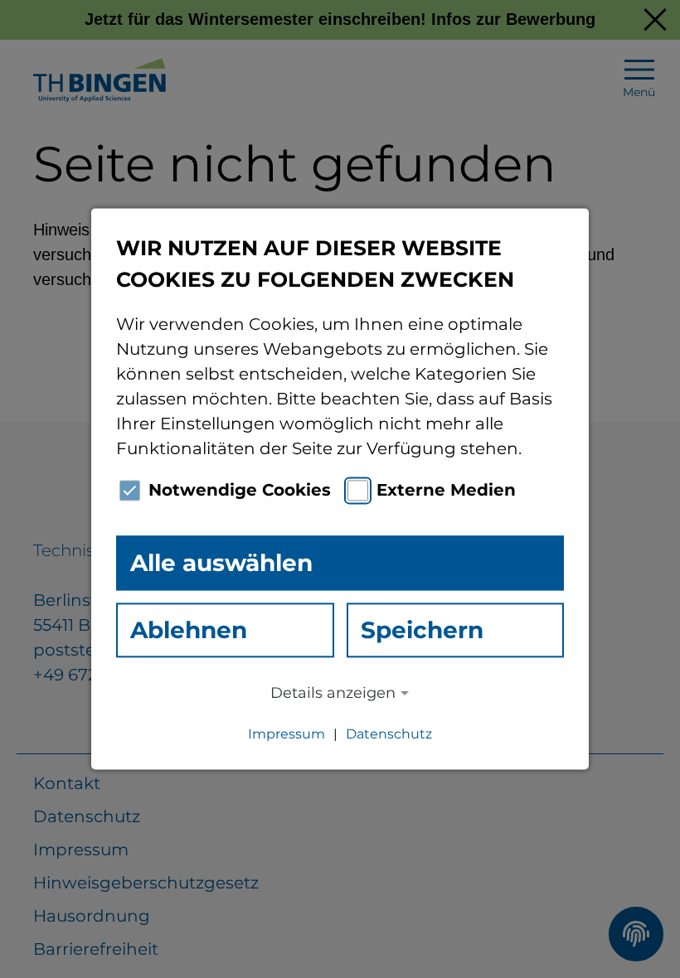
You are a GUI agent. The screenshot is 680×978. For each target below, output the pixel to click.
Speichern (422, 630)
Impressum (286, 735)
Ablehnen (188, 630)
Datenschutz (389, 735)
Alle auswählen (221, 563)
